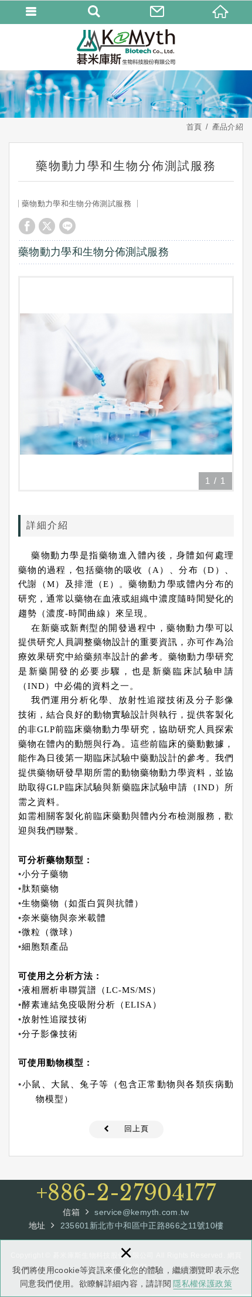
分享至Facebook (27, 226)
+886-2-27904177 (126, 1193)
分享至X (47, 226)
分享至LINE (67, 226)
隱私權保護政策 (202, 1283)
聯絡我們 (157, 11)
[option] (126, 384)
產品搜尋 (95, 11)
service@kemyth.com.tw (141, 1212)
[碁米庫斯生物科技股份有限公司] (126, 46)
